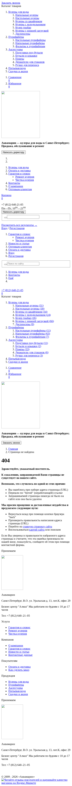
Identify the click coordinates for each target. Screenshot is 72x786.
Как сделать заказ (18, 669)
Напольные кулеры (26, 15)
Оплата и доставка (19, 170)
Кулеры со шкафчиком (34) (31, 311)
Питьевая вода (17, 68)
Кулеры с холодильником (30, 24)
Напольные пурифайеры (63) (32, 333)
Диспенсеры (22, 33)
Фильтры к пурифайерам (30, 46)
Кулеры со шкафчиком (28, 21)
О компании (15, 186)
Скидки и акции (18, 71)
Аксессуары (15, 49)
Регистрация (16, 228)
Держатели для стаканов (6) (31, 352)
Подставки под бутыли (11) (31, 343)
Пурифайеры (16, 36)
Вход (4, 228)
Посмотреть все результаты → (19, 225)
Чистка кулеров (24, 179)
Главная (13, 448)
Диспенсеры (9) (24, 324)
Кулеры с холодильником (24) (33, 314)
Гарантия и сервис (19, 173)
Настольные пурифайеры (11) (33, 330)
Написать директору (13, 152)
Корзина (6, 197)
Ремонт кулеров (24, 176)
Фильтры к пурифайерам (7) (32, 336)
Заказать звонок (10, 2)
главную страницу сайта (37, 526)
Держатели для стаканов (30, 61)
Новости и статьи (18, 243)
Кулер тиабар (23, 27)
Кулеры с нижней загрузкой (32, 30)
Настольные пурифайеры (30, 40)
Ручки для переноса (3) (29, 355)
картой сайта (37, 529)
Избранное (14, 85)
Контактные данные (20, 654)
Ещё (10, 278)
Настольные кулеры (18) (29, 308)
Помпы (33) (22, 349)
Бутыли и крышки (26, 55)
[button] (5, 264)
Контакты (14, 183)
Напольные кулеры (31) (29, 305)
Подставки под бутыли (29, 52)
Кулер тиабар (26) (25, 318)
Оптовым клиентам (20, 189)
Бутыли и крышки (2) (28, 346)
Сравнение (14, 79)
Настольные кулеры (27, 18)
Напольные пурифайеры (30, 43)
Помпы (19, 58)
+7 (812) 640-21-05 (12, 290)
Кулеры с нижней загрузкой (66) (34, 321)
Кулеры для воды (18, 11)
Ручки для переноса (27, 65)
